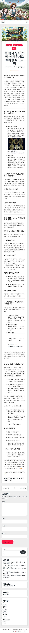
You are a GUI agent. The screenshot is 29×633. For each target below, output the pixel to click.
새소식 (5, 618)
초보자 (21, 478)
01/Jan (5, 603)
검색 (4, 549)
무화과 (5, 616)
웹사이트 (4, 533)
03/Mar (9, 45)
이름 (3, 518)
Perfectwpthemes (15, 629)
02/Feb (5, 604)
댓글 (3, 502)
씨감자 (16, 478)
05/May (5, 609)
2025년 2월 (6, 594)
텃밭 (6, 480)
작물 (14, 48)
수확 (11, 478)
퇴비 (4, 623)
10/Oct (5, 614)
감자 (6, 478)
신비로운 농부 (17, 45)
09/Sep (5, 613)
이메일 (4, 526)
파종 (11, 480)
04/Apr (5, 608)
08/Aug (5, 611)
